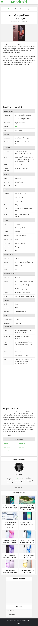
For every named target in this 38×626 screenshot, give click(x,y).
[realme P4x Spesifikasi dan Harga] (27, 564)
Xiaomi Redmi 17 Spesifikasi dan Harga (10, 507)
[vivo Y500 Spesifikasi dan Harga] (27, 549)
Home (4, 9)
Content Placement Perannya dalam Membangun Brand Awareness (10, 525)
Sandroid (19, 1)
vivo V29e (22, 443)
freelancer (16, 478)
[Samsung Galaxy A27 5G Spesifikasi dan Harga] (27, 516)
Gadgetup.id (11, 614)
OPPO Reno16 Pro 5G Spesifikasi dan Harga (27, 542)
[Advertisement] (19, 86)
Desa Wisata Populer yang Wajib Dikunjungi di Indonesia (27, 507)
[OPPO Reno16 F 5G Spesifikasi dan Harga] (10, 534)
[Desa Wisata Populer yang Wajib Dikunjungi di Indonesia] (27, 499)
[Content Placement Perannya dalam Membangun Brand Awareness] (10, 516)
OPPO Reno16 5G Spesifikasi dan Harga (10, 556)
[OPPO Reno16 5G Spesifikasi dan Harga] (10, 549)
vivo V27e (7, 447)
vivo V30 (6, 443)
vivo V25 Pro (23, 451)
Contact (19, 623)
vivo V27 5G (22, 447)
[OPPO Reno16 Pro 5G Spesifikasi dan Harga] (27, 534)
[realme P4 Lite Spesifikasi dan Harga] (10, 564)
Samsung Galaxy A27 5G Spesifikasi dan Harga (27, 524)
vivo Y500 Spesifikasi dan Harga (27, 556)
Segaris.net (11, 610)
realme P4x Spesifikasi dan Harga (27, 571)
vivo (9, 9)
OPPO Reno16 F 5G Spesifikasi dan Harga (10, 542)
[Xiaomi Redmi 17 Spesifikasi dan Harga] (10, 499)
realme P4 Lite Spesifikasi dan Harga (10, 571)
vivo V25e (7, 451)
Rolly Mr (29, 621)
